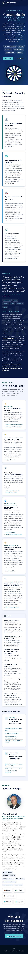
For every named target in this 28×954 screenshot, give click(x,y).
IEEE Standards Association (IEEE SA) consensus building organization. (13, 770)
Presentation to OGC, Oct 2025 (13, 426)
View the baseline (10, 459)
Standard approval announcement (14, 424)
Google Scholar (9, 896)
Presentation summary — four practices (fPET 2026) (13, 491)
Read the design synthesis (12, 607)
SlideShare (19, 901)
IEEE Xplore (19, 890)
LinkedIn (7, 890)
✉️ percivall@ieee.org (14, 936)
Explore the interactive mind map (14, 534)
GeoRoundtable (11, 2)
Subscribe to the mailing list (12, 733)
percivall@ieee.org (20, 950)
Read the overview (10, 532)
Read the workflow (10, 571)
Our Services (7, 58)
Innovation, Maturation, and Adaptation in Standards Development (11, 651)
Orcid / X (7, 901)
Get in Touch (20, 58)
